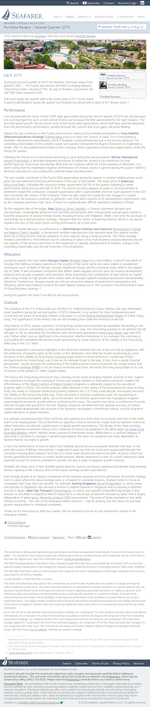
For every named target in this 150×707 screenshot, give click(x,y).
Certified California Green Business (39, 702)
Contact (109, 3)
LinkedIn (143, 3)
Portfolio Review (85, 36)
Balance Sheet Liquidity (70, 209)
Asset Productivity (16, 160)
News (141, 17)
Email (83, 537)
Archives (40, 36)
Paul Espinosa (16, 522)
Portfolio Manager (18, 526)
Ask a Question (41, 537)
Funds (70, 17)
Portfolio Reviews (14, 537)
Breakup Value (79, 260)
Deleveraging (54, 137)
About (58, 17)
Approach (84, 17)
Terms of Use (100, 663)
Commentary (125, 17)
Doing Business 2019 (20, 653)
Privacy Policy (121, 663)
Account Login (127, 3)
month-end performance (77, 559)
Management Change (127, 229)
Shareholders (103, 17)
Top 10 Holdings (38, 629)
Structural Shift (14, 185)
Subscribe (93, 3)
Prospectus (113, 676)
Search (74, 3)
